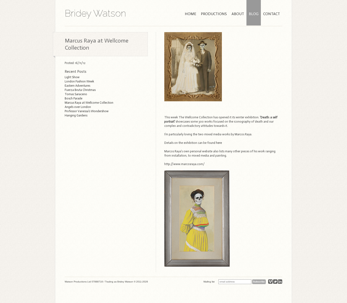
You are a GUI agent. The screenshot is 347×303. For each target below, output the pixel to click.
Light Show (72, 77)
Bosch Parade (73, 98)
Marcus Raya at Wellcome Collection (89, 102)
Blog (253, 14)
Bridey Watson (95, 13)
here (219, 143)
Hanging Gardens (76, 115)
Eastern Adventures (77, 85)
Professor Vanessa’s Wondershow (87, 111)
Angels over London (78, 107)
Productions (214, 14)
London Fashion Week (79, 81)
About (238, 14)
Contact (271, 14)
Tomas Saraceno (76, 94)
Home (190, 14)
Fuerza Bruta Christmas (80, 90)
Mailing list (209, 281)
